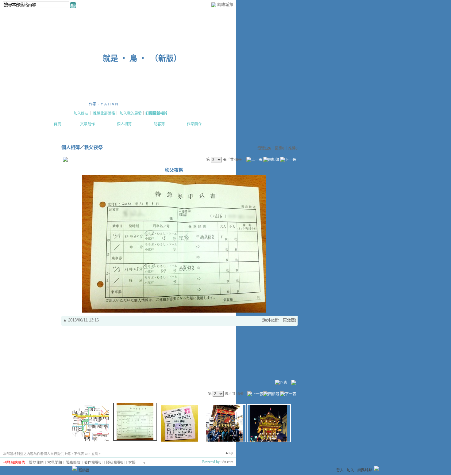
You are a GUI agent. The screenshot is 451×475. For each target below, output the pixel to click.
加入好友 (81, 113)
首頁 (57, 124)
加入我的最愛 (131, 113)
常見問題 (54, 463)
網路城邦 (225, 4)
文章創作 (87, 124)
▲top (229, 452)
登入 (340, 470)
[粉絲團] (74, 468)
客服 (132, 463)
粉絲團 (84, 470)
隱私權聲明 (115, 463)
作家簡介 (194, 124)
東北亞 (289, 320)
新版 (166, 58)
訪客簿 (159, 124)
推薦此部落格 (104, 113)
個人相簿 (124, 124)
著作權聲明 (93, 463)
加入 (350, 470)
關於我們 (36, 463)
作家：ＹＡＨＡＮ (103, 104)
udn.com (227, 462)
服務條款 (73, 463)
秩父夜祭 (93, 147)
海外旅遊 (271, 320)
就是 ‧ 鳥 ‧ (125, 58)
